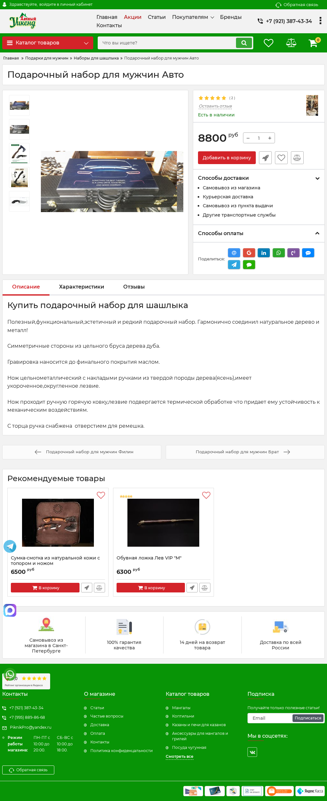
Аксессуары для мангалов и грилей (200, 736)
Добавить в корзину (227, 158)
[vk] (252, 752)
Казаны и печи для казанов (199, 724)
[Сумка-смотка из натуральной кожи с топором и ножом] (58, 523)
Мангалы (181, 707)
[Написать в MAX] (10, 610)
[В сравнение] (297, 157)
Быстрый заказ (265, 157)
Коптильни (183, 716)
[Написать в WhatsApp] (10, 674)
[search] (244, 43)
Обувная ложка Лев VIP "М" (149, 558)
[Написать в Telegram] (10, 546)
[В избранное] (281, 157)
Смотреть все (180, 756)
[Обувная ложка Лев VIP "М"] (164, 523)
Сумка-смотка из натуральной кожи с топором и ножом (55, 560)
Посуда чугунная (189, 747)
